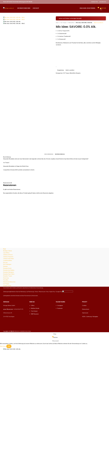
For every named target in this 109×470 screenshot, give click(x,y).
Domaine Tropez (7, 276)
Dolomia (5, 266)
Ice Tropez (6, 283)
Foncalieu (5, 280)
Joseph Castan (7, 285)
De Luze (5, 262)
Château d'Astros (8, 254)
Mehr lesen (3, 346)
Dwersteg (6, 278)
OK (9, 346)
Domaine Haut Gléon (8, 274)
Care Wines (6, 252)
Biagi (4, 249)
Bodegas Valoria (7, 250)
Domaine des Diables (8, 270)
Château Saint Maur (8, 258)
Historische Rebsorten (9, 282)
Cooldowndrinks (7, 260)
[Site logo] (8, 8)
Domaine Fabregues (8, 272)
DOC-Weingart (7, 264)
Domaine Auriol (7, 268)
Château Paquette (8, 256)
